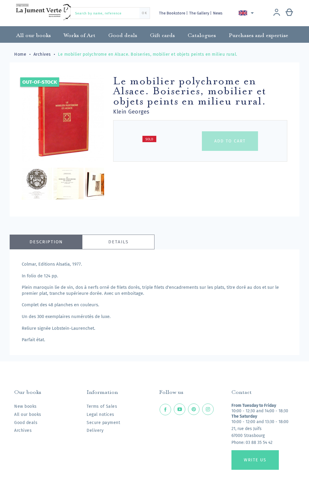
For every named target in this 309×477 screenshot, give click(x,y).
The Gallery (199, 13)
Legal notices (100, 414)
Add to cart (230, 141)
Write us (255, 460)
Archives (23, 430)
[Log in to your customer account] (277, 13)
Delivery (95, 430)
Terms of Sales (102, 406)
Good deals (25, 422)
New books (25, 406)
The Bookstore (172, 13)
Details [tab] (118, 242)
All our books (27, 414)
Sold (149, 139)
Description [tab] (46, 242)
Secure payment (103, 422)
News (217, 13)
